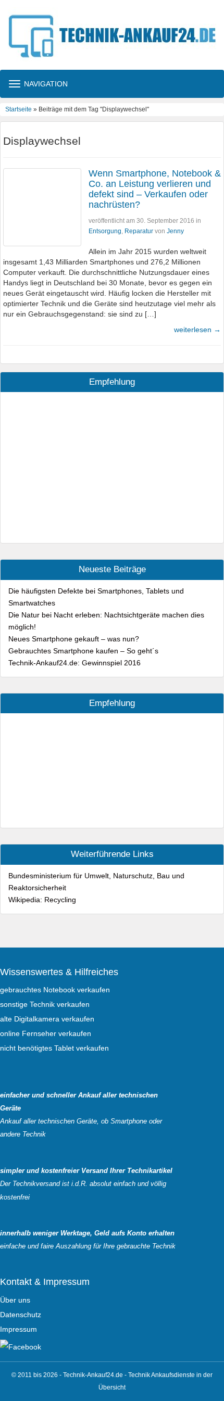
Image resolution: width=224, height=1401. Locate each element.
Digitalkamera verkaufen (54, 1019)
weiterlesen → (197, 329)
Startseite (18, 109)
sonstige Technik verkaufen (45, 1004)
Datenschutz (20, 1314)
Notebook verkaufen (76, 990)
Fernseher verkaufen (56, 1033)
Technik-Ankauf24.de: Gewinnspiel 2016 (74, 663)
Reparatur (139, 231)
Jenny (175, 231)
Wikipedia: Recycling (42, 899)
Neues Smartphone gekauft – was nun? (73, 639)
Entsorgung (105, 231)
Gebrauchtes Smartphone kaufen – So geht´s (83, 651)
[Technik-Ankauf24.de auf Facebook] (20, 1346)
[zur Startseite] (112, 34)
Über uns (15, 1300)
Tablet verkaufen (81, 1048)
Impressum (18, 1329)
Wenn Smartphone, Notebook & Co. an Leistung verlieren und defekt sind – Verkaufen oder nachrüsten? (155, 189)
